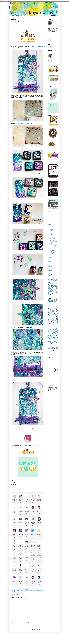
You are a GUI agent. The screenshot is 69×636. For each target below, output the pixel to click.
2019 (50, 265)
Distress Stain (53, 302)
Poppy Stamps (51, 331)
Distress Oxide (21, 590)
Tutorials (14, 16)
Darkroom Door (53, 291)
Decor (54, 292)
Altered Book (50, 280)
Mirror (54, 321)
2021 (50, 262)
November (51, 229)
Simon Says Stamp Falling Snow (27, 148)
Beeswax (57, 283)
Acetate (49, 279)
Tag (14, 591)
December (51, 228)
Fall (57, 307)
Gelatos (53, 310)
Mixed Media (54, 322)
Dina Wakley (54, 294)
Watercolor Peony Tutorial (53, 245)
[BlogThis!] (24, 589)
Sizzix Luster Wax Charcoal (17, 225)
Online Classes (20, 16)
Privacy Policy (37, 16)
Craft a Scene (53, 290)
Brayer (51, 284)
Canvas (49, 285)
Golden (49, 312)
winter (57, 356)
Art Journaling (55, 281)
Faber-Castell (50, 307)
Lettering (51, 318)
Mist (57, 321)
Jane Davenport (50, 317)
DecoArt (49, 292)
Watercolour (56, 354)
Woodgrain (51, 357)
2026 (50, 223)
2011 (50, 275)
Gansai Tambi (53, 309)
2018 (50, 266)
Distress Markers (54, 298)
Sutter (49, 350)
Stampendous (56, 344)
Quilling (53, 332)
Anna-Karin (55, 20)
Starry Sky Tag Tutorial (53, 240)
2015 (50, 270)
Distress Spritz (56, 301)
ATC (50, 283)
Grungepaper (50, 313)
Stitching (55, 349)
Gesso (50, 311)
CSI (57, 290)
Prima (56, 331)
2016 (50, 269)
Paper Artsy (50, 327)
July (50, 234)
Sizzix (49, 343)
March (51, 257)
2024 (50, 225)
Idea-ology (52, 316)
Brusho (56, 284)
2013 (50, 273)
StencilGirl (51, 349)
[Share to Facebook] (26, 589)
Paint (50, 326)
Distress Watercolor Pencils (52, 303)
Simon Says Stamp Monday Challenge (53, 341)
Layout (57, 317)
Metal (49, 320)
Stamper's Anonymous (53, 346)
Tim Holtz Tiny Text (23, 379)
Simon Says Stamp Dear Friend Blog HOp (53, 247)
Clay (48, 287)
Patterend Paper (55, 328)
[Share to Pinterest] (27, 589)
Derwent (49, 293)
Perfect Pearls (52, 330)
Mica (54, 320)
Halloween (56, 313)
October (51, 230)
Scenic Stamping (54, 333)
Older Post (43, 622)
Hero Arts (56, 315)
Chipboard (49, 286)
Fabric (55, 307)
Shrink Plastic (52, 334)
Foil (54, 308)
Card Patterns (55, 285)
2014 (50, 271)
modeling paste (51, 324)
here (54, 392)
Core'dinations (50, 289)
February (51, 258)
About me (31, 16)
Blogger (38, 629)
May (50, 237)
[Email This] (23, 589)
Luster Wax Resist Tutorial (54, 252)
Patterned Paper (52, 329)
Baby (53, 283)
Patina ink (49, 328)
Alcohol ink (54, 279)
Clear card (51, 287)
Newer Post (12, 622)
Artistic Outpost (52, 282)
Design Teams (26, 16)
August (51, 233)
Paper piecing (55, 327)
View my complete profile (52, 37)
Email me (49, 39)
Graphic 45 (54, 312)
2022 (50, 261)
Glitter (24, 590)
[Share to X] (25, 589)
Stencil (57, 348)
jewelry (54, 317)
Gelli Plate (56, 310)
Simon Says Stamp (25, 429)
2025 (50, 224)
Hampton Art (52, 314)
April (51, 256)
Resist (26, 590)
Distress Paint (50, 300)
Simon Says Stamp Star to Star (21, 123)
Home (11, 16)
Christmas (54, 286)
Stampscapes (50, 348)
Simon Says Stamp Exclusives (31, 590)
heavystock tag (29, 123)
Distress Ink (17, 590)
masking (54, 318)
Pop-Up (57, 330)
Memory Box (55, 319)
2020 (50, 264)
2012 (50, 274)
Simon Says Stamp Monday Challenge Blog (36, 46)
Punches (49, 332)
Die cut (14, 590)
